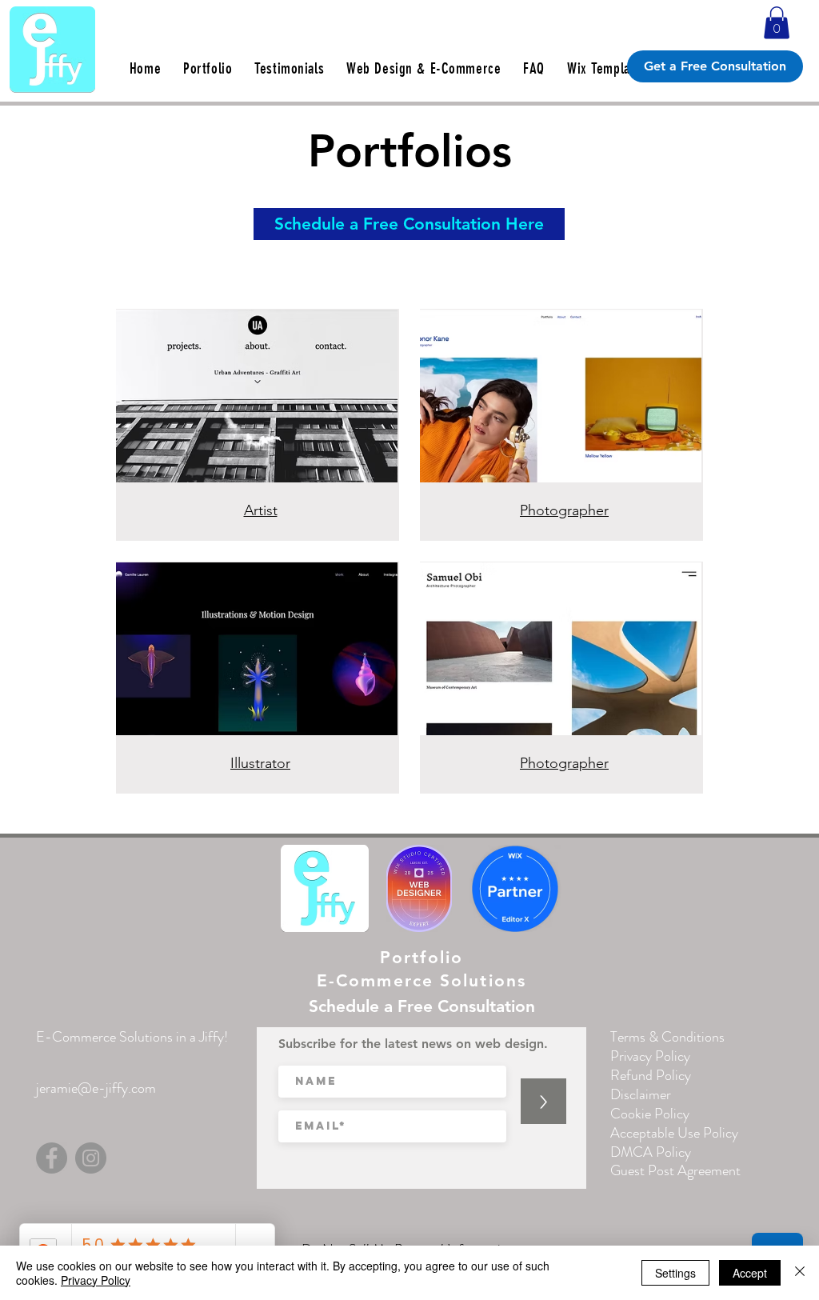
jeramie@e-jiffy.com (96, 1088)
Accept (750, 1273)
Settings (675, 1273)
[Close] (799, 1272)
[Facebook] (51, 1158)
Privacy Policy (95, 1280)
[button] (776, 22)
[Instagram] (90, 1158)
